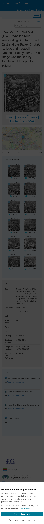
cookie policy (25, 508)
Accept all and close (22, 514)
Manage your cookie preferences (18, 489)
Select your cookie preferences (22, 520)
